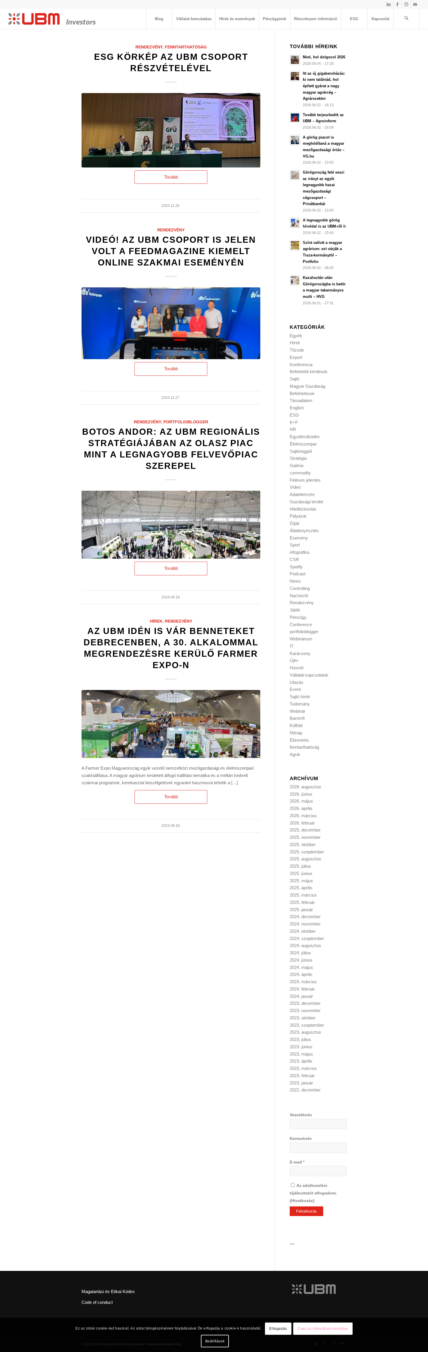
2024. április (301, 974)
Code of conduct (97, 1302)
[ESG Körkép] (171, 130)
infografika (299, 552)
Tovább (171, 176)
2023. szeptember (307, 1025)
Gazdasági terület (306, 501)
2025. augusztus (305, 858)
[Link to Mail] (415, 4)
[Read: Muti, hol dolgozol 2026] (295, 60)
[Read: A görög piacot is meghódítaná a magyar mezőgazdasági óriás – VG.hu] (295, 140)
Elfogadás (278, 1329)
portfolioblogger (185, 422)
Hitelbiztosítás (303, 508)
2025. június (301, 873)
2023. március (303, 1068)
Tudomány (300, 703)
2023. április (301, 1060)
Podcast (297, 573)
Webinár (297, 711)
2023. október (303, 1017)
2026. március (303, 815)
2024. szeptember (307, 938)
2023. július (300, 1039)
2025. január (301, 909)
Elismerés (299, 740)
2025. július (300, 866)
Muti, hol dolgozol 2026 (324, 57)
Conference (301, 624)
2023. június (301, 1046)
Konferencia (301, 364)
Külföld (296, 725)
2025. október (303, 844)
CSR (294, 559)
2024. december (305, 916)
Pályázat (298, 515)
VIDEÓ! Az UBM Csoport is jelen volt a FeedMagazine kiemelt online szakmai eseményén (171, 251)
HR (293, 429)
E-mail (297, 1162)
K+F (294, 422)
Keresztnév (301, 1138)
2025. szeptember (307, 851)
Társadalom (301, 400)
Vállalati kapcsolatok (309, 674)
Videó (295, 487)
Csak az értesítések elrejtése (323, 1329)
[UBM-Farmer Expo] (171, 724)
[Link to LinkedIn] (389, 4)
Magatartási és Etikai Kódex (108, 1291)
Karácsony (300, 653)
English (297, 407)
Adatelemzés (302, 494)
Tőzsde (297, 349)
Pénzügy (298, 617)
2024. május (301, 967)
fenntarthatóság (186, 47)
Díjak (295, 523)
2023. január (301, 1082)
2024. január (301, 996)
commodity (300, 472)
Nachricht (299, 595)
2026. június (301, 794)
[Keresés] (406, 19)
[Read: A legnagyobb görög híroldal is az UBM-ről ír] (295, 223)
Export (296, 357)
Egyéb (296, 335)
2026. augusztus (305, 786)
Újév (294, 660)
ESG (294, 415)
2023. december (305, 1003)
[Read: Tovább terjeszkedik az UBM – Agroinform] (295, 117)
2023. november (305, 1010)
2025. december (305, 829)
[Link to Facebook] (397, 4)
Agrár (295, 754)
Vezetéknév (301, 1115)
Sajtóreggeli (301, 451)
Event (295, 689)
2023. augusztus (305, 1032)
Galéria (296, 465)
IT (291, 646)
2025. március (303, 894)
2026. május (301, 801)
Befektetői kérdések (309, 371)
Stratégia (298, 458)
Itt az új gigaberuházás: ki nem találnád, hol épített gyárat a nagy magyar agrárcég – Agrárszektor (324, 86)
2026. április (301, 808)
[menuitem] (159, 19)
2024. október (303, 931)
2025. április (301, 887)
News (295, 581)
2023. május (301, 1053)
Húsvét (296, 667)
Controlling (300, 588)
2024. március (303, 981)
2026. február (302, 822)
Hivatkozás (302, 1201)
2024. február (302, 988)
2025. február (302, 902)
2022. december (305, 1089)
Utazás (296, 682)
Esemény (299, 537)
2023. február (302, 1075)
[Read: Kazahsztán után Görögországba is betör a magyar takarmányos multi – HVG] (295, 280)
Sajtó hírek (300, 696)
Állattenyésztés (304, 530)
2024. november (305, 923)
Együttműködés (305, 436)
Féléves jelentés (305, 480)
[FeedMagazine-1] (171, 323)
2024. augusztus (305, 945)
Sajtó (294, 378)
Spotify (296, 566)
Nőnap (296, 732)
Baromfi (297, 718)
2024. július (300, 952)
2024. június (301, 960)
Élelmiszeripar (303, 443)
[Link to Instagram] (406, 4)
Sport (295, 544)
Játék (295, 609)
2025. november (305, 837)
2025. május (301, 880)
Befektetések (302, 393)
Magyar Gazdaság (307, 386)
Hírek (156, 621)
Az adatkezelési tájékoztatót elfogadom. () (313, 1193)
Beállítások (215, 1341)
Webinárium (301, 638)
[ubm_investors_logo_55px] (52, 19)
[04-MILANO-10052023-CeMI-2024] (171, 525)
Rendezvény (148, 47)
